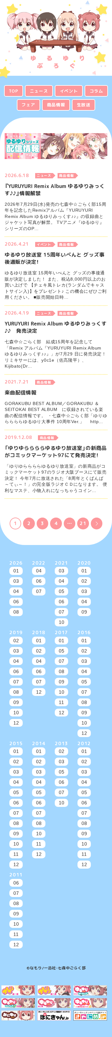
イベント (69, 91)
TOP (13, 91)
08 (16, 612)
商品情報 (56, 105)
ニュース (39, 91)
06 (16, 601)
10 (61, 622)
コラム (96, 91)
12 (16, 723)
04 (16, 591)
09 (84, 612)
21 (83, 523)
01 (16, 570)
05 (61, 591)
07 (39, 591)
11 (61, 702)
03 (16, 581)
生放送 (84, 105)
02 (84, 581)
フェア (28, 105)
